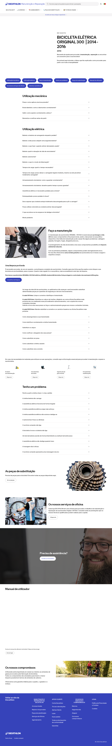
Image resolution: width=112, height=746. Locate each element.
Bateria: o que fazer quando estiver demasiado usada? (40, 146)
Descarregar (10, 653)
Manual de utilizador (96, 80)
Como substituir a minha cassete (33, 343)
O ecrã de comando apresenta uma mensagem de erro (40, 452)
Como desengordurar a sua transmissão (35, 317)
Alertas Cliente (56, 710)
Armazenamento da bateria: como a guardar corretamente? (42, 180)
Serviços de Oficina (38, 716)
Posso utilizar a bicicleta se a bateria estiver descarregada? (42, 207)
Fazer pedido (56, 717)
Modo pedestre (27, 217)
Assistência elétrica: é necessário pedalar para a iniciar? (41, 191)
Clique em (9, 377)
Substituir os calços (29, 327)
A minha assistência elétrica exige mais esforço (38, 409)
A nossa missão (37, 706)
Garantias (55, 726)
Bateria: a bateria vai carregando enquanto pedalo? (39, 135)
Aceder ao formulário (47, 558)
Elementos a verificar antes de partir (34, 118)
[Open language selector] (105, 4)
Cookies (94, 708)
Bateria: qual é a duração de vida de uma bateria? (38, 151)
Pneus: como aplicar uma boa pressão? (35, 102)
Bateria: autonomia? (29, 157)
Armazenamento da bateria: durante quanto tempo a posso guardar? (45, 185)
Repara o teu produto (39, 709)
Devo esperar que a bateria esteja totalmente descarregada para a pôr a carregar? (49, 201)
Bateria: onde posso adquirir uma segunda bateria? (39, 140)
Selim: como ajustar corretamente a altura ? (37, 113)
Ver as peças (10, 480)
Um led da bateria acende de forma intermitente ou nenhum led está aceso (47, 436)
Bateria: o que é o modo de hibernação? (35, 162)
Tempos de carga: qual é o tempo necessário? (37, 167)
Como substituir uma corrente (32, 349)
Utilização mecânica (13, 80)
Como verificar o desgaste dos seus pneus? (37, 333)
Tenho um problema (61, 80)
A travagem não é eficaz (30, 446)
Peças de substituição (78, 80)
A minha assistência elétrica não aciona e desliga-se (39, 414)
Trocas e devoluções (58, 706)
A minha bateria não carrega (31, 398)
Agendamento (36, 720)
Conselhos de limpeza (13, 280)
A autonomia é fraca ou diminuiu (33, 420)
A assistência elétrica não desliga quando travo (38, 441)
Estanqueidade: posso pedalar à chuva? (35, 196)
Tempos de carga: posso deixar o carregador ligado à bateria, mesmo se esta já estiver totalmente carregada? (51, 174)
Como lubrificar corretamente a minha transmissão (39, 322)
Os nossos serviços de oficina (15, 85)
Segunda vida (76, 709)
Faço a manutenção (45, 80)
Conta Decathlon (57, 703)
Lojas (53, 713)
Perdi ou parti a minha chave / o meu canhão (37, 393)
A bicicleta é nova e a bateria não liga (34, 430)
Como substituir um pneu (30, 338)
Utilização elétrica (29, 80)
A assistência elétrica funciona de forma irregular (38, 404)
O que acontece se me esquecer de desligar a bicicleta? (41, 212)
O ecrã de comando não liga (31, 425)
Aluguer (74, 713)
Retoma (74, 706)
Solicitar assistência (35, 85)
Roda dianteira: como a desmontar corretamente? (39, 107)
